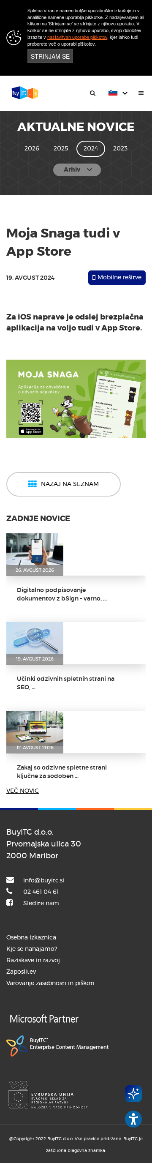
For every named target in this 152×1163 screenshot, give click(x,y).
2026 (31, 149)
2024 (91, 149)
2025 (61, 149)
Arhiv (79, 170)
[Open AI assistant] (133, 1093)
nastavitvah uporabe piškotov (77, 36)
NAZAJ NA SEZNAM (70, 484)
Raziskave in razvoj (33, 961)
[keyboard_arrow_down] (119, 106)
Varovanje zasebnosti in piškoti (50, 983)
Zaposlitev (21, 972)
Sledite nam (41, 903)
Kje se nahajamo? (31, 949)
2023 (120, 149)
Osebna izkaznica (31, 938)
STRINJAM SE (50, 56)
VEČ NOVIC (22, 791)
